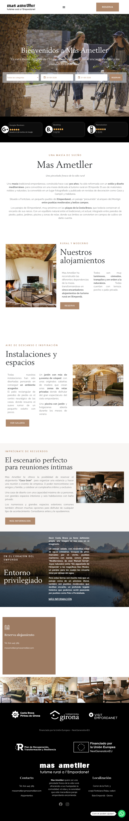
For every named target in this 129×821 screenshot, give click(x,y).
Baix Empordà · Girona (102, 795)
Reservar (115, 77)
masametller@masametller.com (19, 648)
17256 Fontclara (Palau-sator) (101, 791)
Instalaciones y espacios (31, 358)
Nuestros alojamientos (82, 256)
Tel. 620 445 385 (11, 643)
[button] (64, 7)
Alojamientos (27, 795)
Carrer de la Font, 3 (102, 786)
